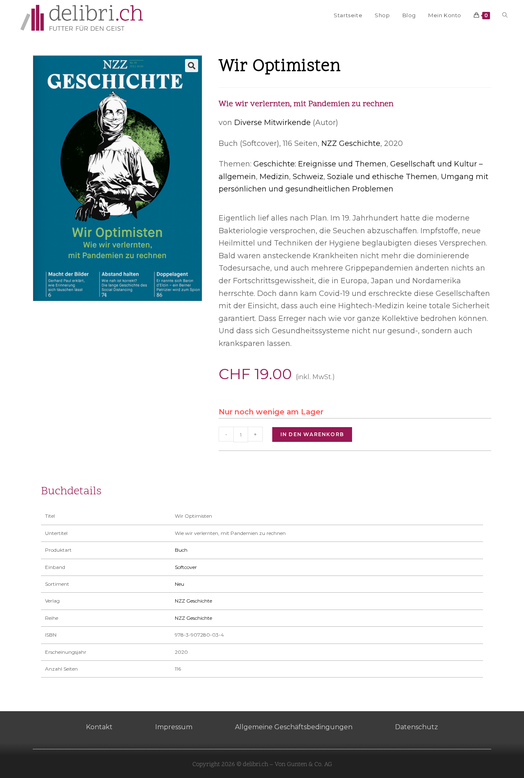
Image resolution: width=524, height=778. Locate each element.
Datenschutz (416, 727)
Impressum (173, 727)
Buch (181, 550)
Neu (179, 584)
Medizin (274, 176)
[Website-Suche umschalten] (505, 15)
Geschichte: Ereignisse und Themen (319, 163)
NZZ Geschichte (350, 143)
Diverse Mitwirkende (272, 122)
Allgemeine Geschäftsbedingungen (293, 727)
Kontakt (99, 727)
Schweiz (308, 176)
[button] (191, 65)
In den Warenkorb (312, 434)
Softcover (186, 567)
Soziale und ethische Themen (382, 176)
